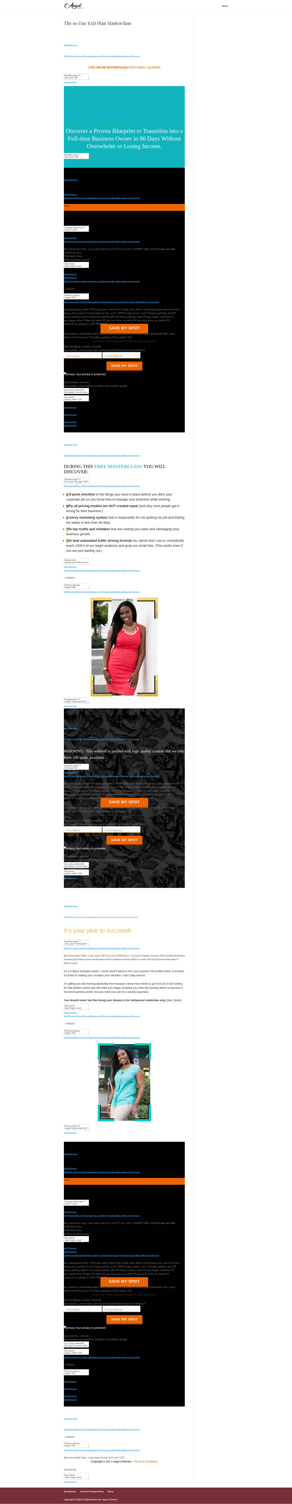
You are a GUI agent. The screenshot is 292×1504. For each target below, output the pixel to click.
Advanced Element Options (103, 56)
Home (225, 6)
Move (120, 56)
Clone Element (83, 56)
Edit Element (70, 56)
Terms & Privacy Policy (92, 1491)
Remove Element (131, 56)
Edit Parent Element (73, 302)
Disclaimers (70, 1491)
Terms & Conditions (146, 1461)
